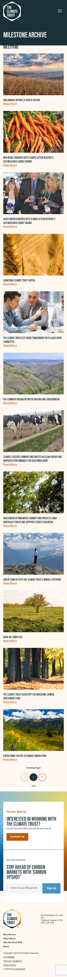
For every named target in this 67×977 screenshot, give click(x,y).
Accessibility (9, 957)
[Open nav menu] (60, 11)
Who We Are (9, 935)
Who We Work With (12, 943)
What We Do (9, 939)
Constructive (19, 969)
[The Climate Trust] (19, 11)
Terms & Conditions (12, 961)
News (6, 947)
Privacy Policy (9, 965)
